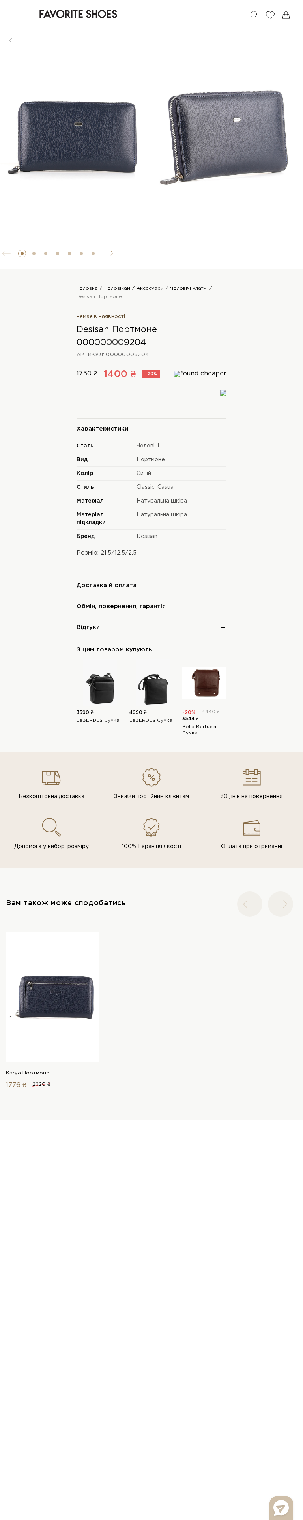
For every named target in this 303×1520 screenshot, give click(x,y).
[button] (22, 253)
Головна (87, 288)
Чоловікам (117, 288)
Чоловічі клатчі (189, 288)
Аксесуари (150, 288)
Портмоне (151, 459)
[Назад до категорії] (10, 40)
